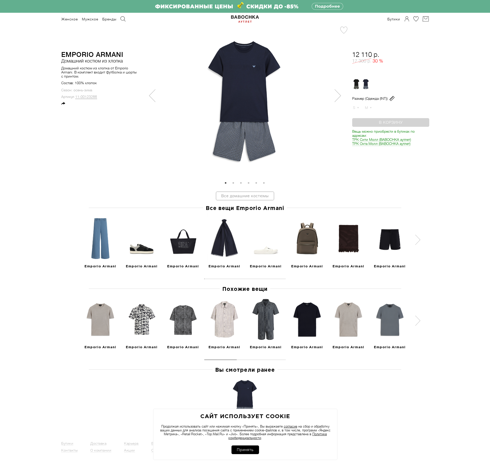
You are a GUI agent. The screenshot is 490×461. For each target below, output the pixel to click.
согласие (290, 426)
